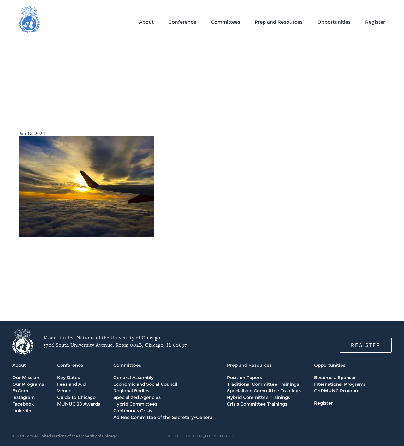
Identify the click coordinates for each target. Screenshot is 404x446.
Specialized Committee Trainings (264, 391)
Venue (64, 391)
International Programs (340, 384)
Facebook (23, 404)
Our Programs (28, 384)
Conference (182, 22)
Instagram (23, 397)
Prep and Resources (279, 22)
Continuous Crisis (132, 410)
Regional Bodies (131, 391)
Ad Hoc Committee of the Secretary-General (163, 417)
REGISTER (366, 345)
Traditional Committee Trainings (263, 384)
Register (375, 22)
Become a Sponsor (335, 377)
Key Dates (68, 377)
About (146, 22)
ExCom (20, 391)
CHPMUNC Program (336, 391)
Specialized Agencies (137, 397)
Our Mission (25, 377)
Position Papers (244, 377)
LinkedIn (21, 410)
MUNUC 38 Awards (78, 404)
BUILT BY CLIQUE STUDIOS (202, 436)
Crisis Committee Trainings (257, 404)
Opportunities (334, 22)
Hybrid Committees (135, 404)
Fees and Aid (71, 384)
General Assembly (133, 377)
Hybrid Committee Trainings (258, 397)
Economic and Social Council (145, 384)
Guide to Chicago (76, 397)
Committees (225, 22)
